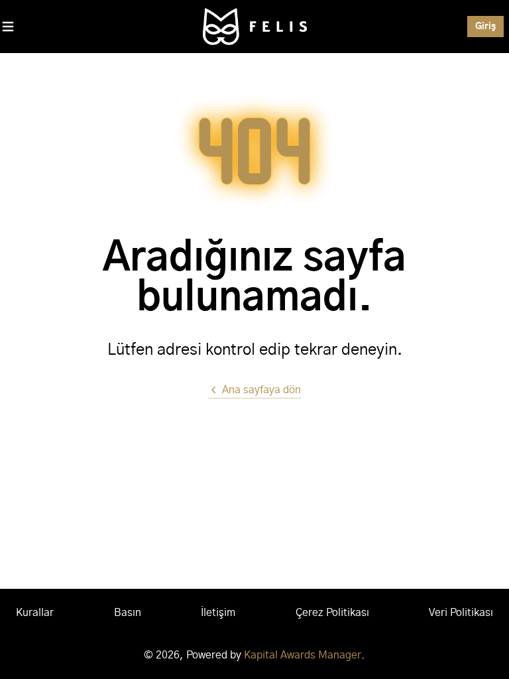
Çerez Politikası (332, 612)
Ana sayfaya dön (261, 390)
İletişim (218, 612)
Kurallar (35, 612)
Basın (127, 612)
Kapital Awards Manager (302, 655)
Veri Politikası (461, 612)
